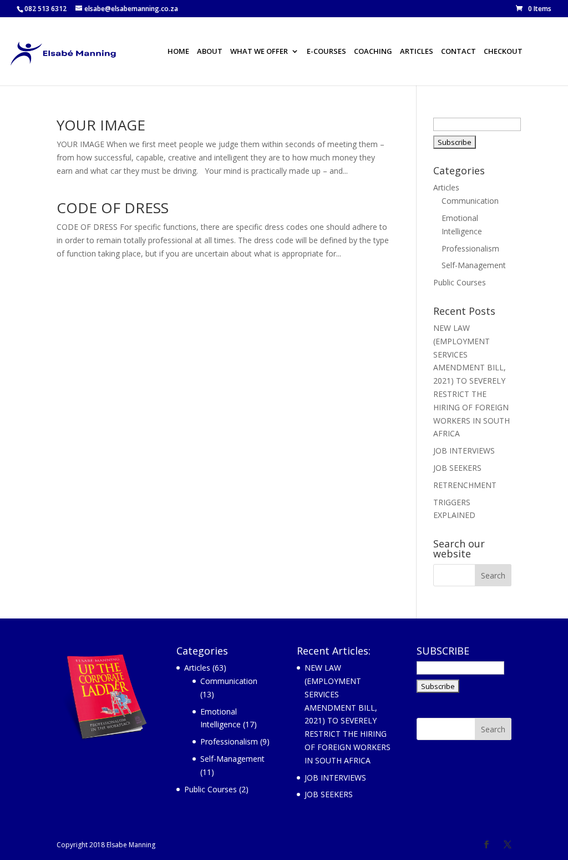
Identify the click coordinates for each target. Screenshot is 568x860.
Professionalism (470, 248)
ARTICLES (416, 52)
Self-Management (474, 265)
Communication (470, 200)
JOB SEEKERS (457, 467)
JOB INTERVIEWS (464, 450)
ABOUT (209, 52)
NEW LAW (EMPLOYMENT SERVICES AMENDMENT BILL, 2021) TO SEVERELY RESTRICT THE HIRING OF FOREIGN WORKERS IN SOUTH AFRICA (471, 381)
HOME (178, 52)
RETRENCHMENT (464, 485)
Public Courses (459, 282)
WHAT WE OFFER (259, 52)
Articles (446, 187)
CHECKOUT (503, 52)
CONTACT (458, 52)
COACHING (373, 52)
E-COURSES (326, 52)
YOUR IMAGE (101, 125)
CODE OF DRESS (113, 208)
